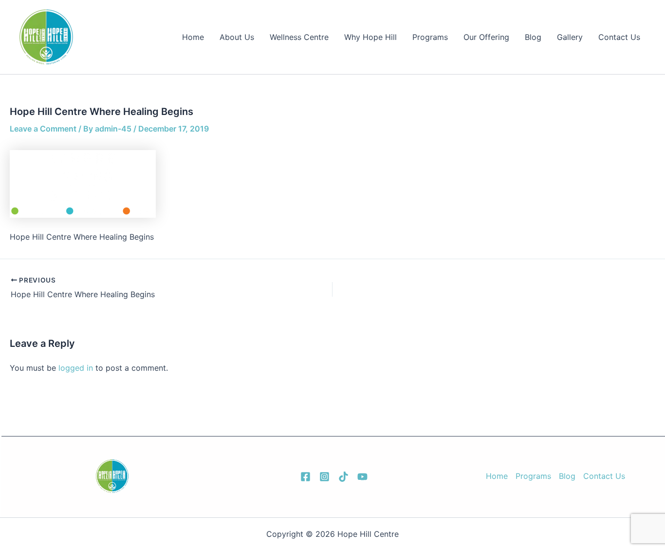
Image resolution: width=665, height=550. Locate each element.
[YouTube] (362, 477)
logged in (75, 368)
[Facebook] (305, 477)
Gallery (570, 37)
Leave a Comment (43, 128)
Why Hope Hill (370, 37)
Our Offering (486, 37)
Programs (430, 37)
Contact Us (619, 37)
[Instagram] (324, 477)
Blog (533, 37)
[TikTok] (343, 477)
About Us (237, 37)
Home (193, 37)
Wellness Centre (299, 37)
